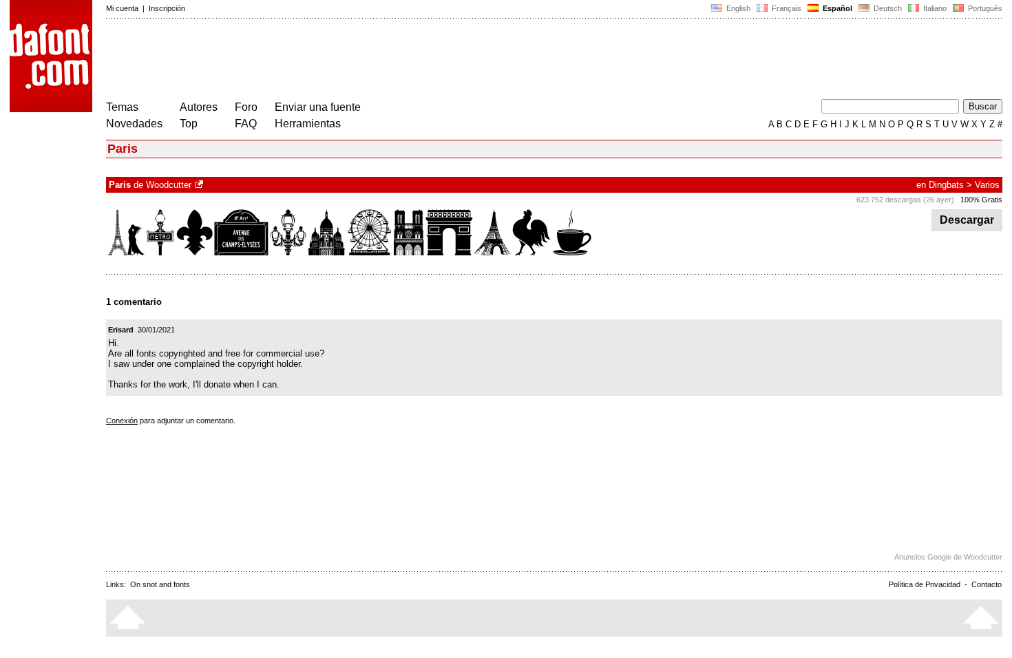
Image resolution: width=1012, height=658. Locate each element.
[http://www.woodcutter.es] (200, 185)
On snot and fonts (160, 584)
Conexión (122, 420)
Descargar (967, 220)
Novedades (134, 123)
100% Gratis (981, 199)
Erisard (121, 330)
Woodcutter (168, 185)
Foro (246, 107)
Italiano (934, 8)
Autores (199, 107)
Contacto (986, 584)
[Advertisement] (356, 61)
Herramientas (308, 123)
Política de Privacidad (924, 584)
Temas (122, 107)
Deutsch (886, 8)
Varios (987, 185)
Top (189, 123)
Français (785, 8)
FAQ (246, 123)
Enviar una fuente (318, 107)
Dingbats (946, 185)
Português (983, 8)
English (737, 8)
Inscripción (167, 8)
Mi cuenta (122, 8)
